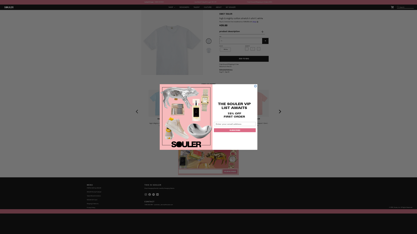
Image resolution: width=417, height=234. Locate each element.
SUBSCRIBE (235, 130)
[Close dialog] (255, 86)
